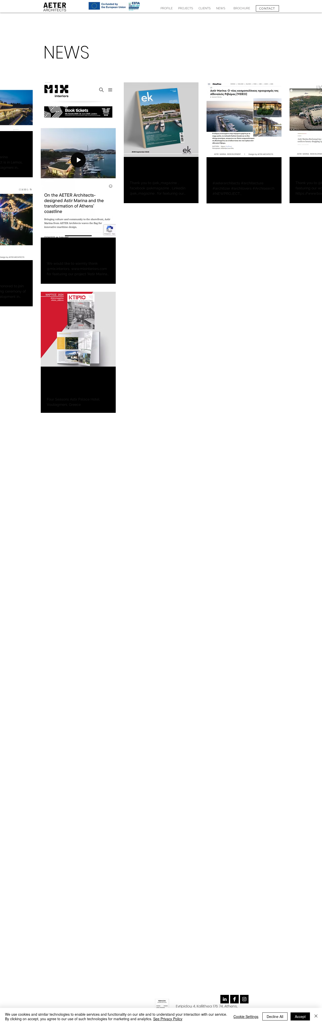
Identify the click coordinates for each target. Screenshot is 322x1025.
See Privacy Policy (167, 1018)
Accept (300, 1016)
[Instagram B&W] (244, 999)
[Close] (316, 1016)
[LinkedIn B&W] (224, 999)
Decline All (275, 1016)
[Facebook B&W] (234, 999)
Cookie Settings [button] (245, 1016)
